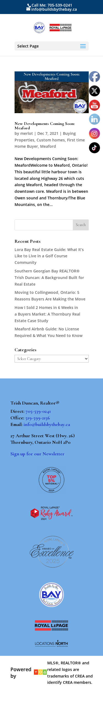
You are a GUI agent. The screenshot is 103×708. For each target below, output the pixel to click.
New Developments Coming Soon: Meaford (45, 126)
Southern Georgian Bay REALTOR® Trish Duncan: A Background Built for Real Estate (49, 277)
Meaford (48, 146)
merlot (26, 133)
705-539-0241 (38, 411)
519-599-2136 (37, 418)
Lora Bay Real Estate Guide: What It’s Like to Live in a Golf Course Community (49, 256)
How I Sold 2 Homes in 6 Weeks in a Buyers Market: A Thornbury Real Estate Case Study (47, 314)
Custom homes (51, 140)
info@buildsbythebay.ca (47, 424)
